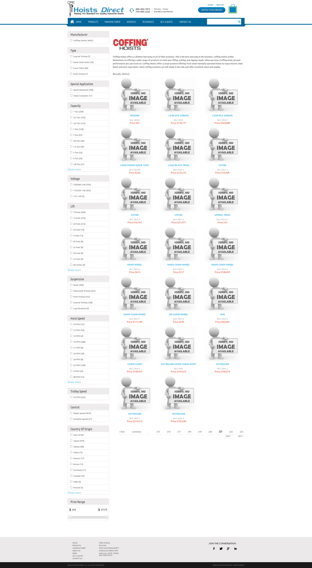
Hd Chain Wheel (178, 314)
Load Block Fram (178, 165)
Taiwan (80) (78, 446)
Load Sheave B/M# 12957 (134, 165)
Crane (115, 553)
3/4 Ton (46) (78, 140)
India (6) (77, 481)
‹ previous (136, 431)
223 (241, 431)
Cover (222, 165)
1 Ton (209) (78, 111)
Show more (74, 169)
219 (200, 431)
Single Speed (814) (82, 413)
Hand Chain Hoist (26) (83, 62)
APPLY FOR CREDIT (211, 9)
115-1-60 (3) (78, 196)
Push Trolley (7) (80, 73)
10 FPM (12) (78, 324)
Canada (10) (78, 475)
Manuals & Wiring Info (108, 550)
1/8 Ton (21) (78, 164)
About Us (76, 550)
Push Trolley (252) (81, 296)
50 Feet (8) (78, 253)
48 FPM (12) (78, 376)
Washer (134, 115)
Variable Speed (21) (82, 419)
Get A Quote (77, 556)
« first (122, 431)
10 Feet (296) (79, 212)
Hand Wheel (134, 264)
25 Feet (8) (78, 247)
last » (240, 435)
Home (79, 21)
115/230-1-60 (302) (82, 190)
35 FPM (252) (79, 397)
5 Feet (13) (78, 235)
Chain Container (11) (82, 95)
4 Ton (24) (77, 158)
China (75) (78, 452)
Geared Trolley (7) (81, 56)
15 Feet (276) (79, 218)
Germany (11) (79, 470)
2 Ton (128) (78, 129)
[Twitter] (221, 548)
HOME (74, 543)
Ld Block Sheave (179, 115)
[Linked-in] (235, 548)
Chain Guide (134, 363)
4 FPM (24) (78, 371)
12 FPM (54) (78, 330)
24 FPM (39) (78, 353)
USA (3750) (78, 434)
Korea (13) (78, 464)
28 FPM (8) (78, 359)
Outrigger (222, 363)
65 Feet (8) (78, 241)
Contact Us (185, 21)
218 (189, 431)
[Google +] (228, 548)
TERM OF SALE (104, 543)
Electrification (105, 555)
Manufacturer (112, 21)
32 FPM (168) (79, 365)
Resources (148, 21)
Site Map (102, 545)
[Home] (96, 15)
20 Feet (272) (79, 223)
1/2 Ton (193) (79, 117)
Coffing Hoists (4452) (83, 40)
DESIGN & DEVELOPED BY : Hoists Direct (228, 565)
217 (179, 431)
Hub (222, 314)
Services (131, 21)
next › (228, 435)
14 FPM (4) (78, 336)
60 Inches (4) (79, 264)
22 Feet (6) (78, 259)
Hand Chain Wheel (178, 264)
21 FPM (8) (78, 347)
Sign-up (220, 4)
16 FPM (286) (79, 341)
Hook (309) (78, 285)
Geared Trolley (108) (82, 302)
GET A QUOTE (166, 21)
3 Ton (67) (77, 135)
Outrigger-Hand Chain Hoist (178, 363)
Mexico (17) (78, 458)
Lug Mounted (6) (81, 308)
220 (210, 431)
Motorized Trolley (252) (84, 290)
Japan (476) (78, 440)
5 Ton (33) (77, 152)
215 (158, 431)
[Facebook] (214, 548)
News (74, 553)
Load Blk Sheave (222, 115)
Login (210, 4)
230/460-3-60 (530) (82, 184)
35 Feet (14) (78, 229)
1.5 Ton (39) (78, 146)
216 (168, 431)
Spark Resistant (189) (83, 89)
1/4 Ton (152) (79, 123)
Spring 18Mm (222, 214)
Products (93, 21)
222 (231, 431)
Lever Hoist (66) (80, 68)
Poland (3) (78, 487)
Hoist (110, 553)
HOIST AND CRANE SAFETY (109, 548)
